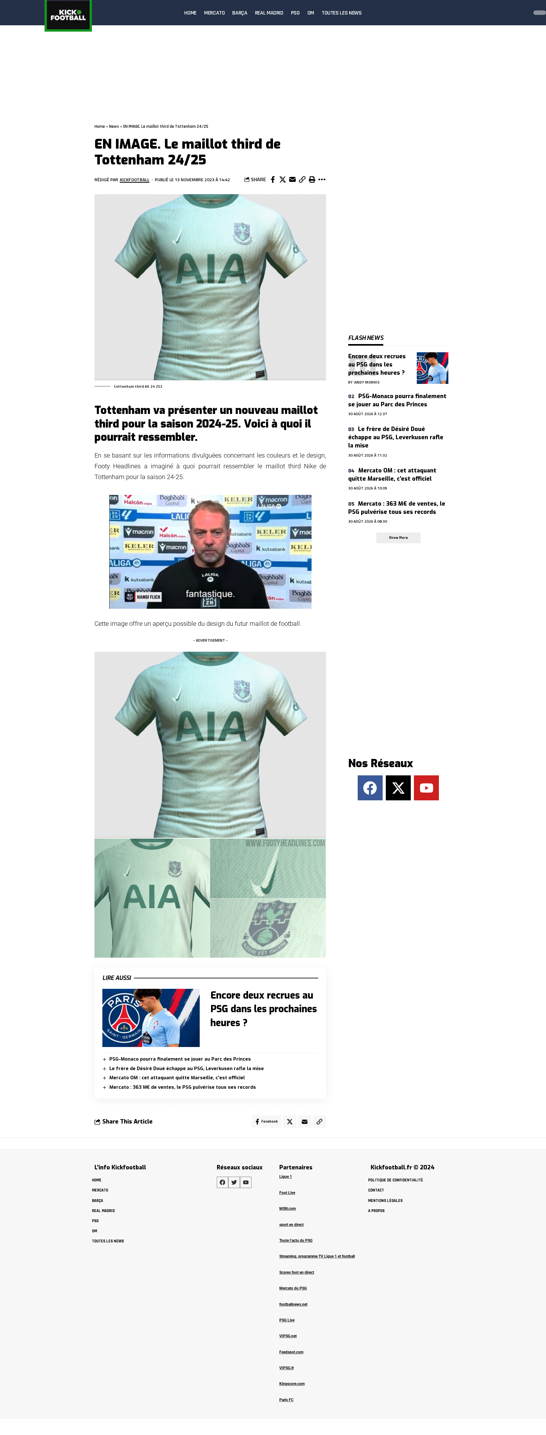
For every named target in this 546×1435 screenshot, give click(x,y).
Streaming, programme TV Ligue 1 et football (317, 1256)
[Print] (311, 180)
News (114, 126)
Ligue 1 (285, 1176)
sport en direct (291, 1225)
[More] (321, 180)
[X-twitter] (398, 787)
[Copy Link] (302, 180)
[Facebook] (370, 787)
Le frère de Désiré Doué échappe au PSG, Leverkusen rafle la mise (186, 1068)
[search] (522, 12)
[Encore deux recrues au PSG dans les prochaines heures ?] (151, 1018)
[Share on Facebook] (272, 180)
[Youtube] (426, 787)
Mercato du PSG (293, 1288)
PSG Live (286, 1320)
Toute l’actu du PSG (295, 1240)
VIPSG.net (288, 1336)
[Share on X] (282, 180)
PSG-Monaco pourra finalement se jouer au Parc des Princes (180, 1059)
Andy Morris (366, 382)
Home (99, 126)
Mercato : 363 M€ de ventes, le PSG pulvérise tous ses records (182, 1087)
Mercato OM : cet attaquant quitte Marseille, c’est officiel (177, 1078)
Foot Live (287, 1193)
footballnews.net (293, 1304)
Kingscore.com (292, 1384)
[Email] (292, 180)
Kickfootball (134, 179)
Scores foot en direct (296, 1272)
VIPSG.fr (286, 1368)
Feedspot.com (291, 1352)
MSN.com (287, 1208)
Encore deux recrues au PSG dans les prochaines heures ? (263, 1009)
